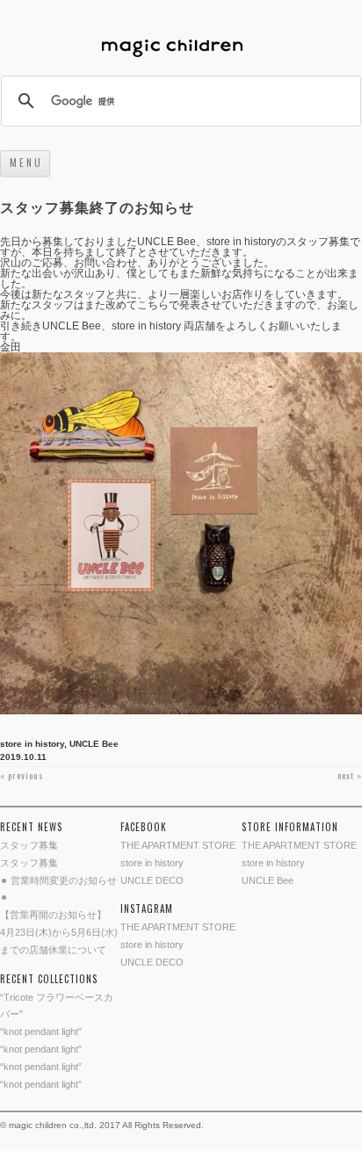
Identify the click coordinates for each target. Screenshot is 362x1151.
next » (349, 775)
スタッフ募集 (29, 845)
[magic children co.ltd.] (181, 50)
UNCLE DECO (152, 880)
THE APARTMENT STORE (177, 845)
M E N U (25, 163)
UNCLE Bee (94, 744)
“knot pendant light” (41, 1031)
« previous (22, 775)
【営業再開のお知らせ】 (53, 914)
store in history (32, 744)
